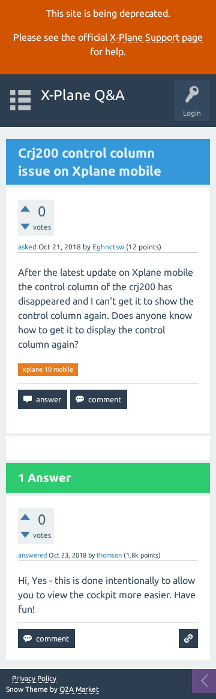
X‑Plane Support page (156, 37)
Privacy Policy (34, 678)
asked (27, 247)
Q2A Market (79, 689)
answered (32, 555)
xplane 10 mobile (48, 369)
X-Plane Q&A (83, 95)
